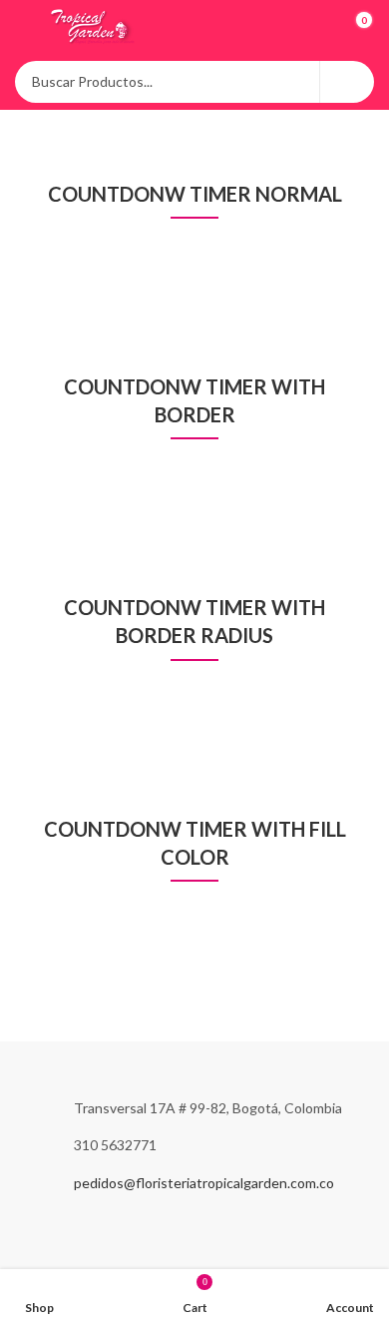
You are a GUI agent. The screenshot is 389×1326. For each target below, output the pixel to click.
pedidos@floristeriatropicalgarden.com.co (204, 1182)
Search (347, 82)
